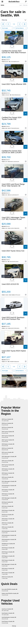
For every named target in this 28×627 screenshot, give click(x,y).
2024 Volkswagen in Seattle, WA (9, 498)
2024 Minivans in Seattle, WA (8, 544)
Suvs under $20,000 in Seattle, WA (9, 590)
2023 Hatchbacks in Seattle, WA (9, 486)
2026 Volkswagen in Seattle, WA (9, 565)
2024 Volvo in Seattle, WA (7, 523)
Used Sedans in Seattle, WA (8, 614)
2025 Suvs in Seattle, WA (7, 420)
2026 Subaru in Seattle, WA (8, 569)
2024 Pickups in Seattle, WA (8, 511)
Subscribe (25, 5)
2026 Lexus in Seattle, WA (7, 528)
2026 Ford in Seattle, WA (7, 577)
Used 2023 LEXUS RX (10, 284)
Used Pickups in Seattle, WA (8, 622)
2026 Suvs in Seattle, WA (7, 449)
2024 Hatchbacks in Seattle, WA (9, 532)
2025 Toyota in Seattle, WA (8, 436)
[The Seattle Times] (14, 2)
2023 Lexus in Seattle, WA (7, 453)
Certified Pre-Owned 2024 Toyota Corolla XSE (11, 118)
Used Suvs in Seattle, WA (7, 609)
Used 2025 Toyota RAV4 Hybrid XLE (14, 351)
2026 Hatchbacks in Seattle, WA (9, 540)
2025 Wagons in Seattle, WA (8, 557)
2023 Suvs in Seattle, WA (7, 428)
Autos (2, 5)
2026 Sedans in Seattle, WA (8, 519)
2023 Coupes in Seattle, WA (8, 573)
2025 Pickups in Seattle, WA (8, 552)
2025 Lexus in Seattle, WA (7, 478)
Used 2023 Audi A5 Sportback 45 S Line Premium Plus (13, 318)
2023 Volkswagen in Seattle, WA (9, 482)
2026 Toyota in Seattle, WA (8, 440)
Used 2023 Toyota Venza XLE (13, 251)
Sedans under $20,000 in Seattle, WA (10, 594)
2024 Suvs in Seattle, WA (7, 424)
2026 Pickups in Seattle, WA (8, 561)
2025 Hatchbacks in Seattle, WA (9, 536)
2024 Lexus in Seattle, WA (7, 461)
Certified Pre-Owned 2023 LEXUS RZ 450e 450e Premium (14, 51)
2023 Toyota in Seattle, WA (8, 465)
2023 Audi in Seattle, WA (7, 503)
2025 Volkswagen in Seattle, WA (9, 457)
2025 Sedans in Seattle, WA (8, 469)
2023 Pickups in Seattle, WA (8, 548)
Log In (20, 5)
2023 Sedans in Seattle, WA (8, 490)
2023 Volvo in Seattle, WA (7, 507)
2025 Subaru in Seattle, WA (8, 474)
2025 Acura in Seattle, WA (7, 515)
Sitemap (14, 625)
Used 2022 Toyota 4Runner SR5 (14, 84)
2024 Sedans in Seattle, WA (8, 445)
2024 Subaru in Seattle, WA (8, 494)
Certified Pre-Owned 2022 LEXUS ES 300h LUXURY (12, 151)
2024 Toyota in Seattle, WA (8, 432)
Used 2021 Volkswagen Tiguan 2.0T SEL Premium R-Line (13, 218)
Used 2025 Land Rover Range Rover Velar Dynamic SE (13, 185)
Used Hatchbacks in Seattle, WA (9, 618)
